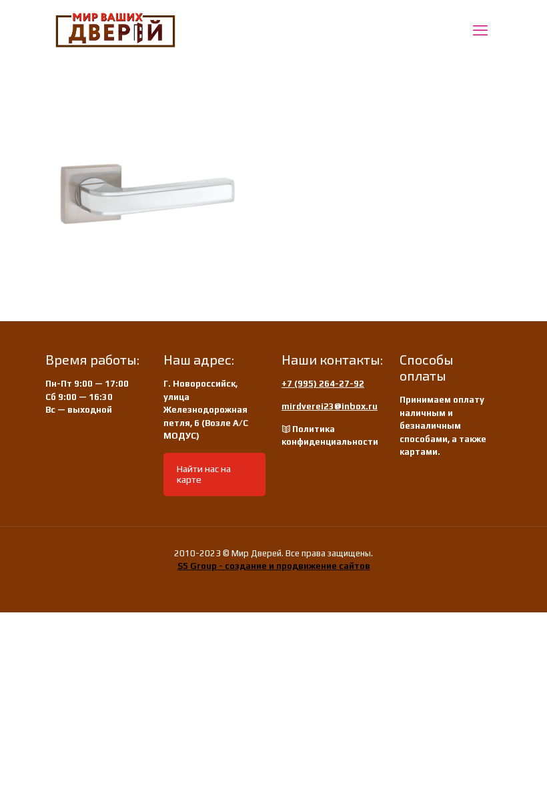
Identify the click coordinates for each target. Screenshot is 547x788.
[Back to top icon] (483, 761)
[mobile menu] (480, 30)
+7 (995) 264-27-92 (323, 384)
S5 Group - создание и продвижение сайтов (273, 566)
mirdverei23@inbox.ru (330, 406)
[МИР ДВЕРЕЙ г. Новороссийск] (115, 30)
